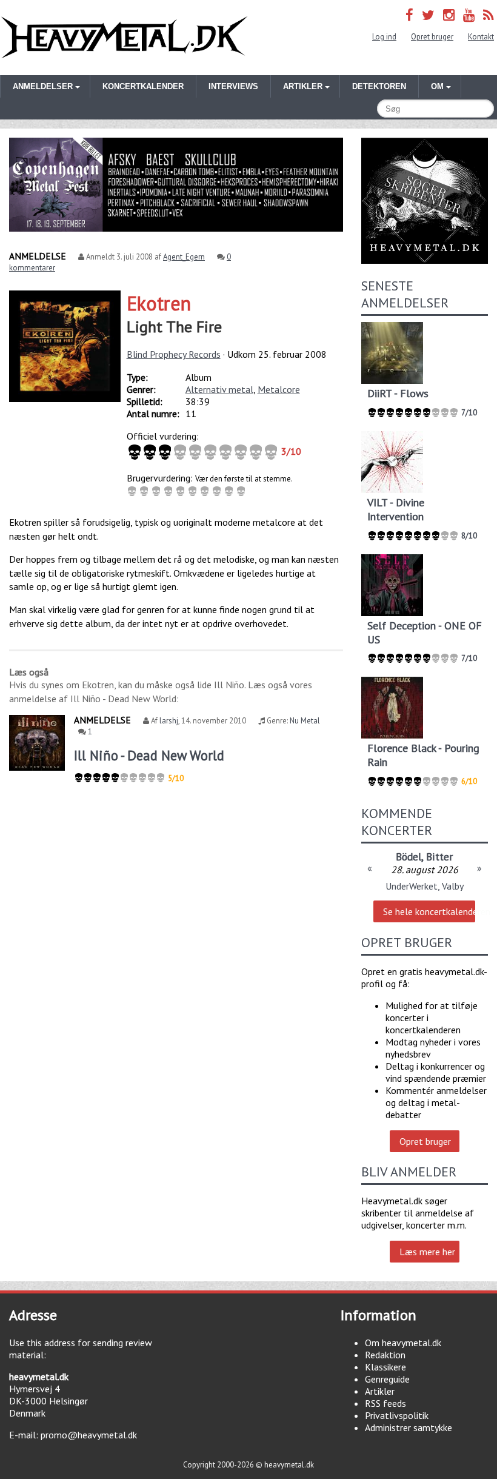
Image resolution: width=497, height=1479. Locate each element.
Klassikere (385, 1367)
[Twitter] (428, 15)
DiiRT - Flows (398, 393)
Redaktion (385, 1355)
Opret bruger (432, 37)
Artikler (380, 1391)
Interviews (233, 86)
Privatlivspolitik (397, 1415)
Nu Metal (305, 721)
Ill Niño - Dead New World (149, 755)
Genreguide (387, 1379)
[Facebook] (409, 15)
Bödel (408, 857)
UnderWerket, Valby (424, 886)
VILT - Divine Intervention (395, 509)
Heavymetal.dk (124, 37)
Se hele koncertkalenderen (429, 911)
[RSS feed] (488, 15)
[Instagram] (449, 15)
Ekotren (159, 303)
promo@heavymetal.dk (89, 1435)
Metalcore (279, 389)
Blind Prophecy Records (174, 354)
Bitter (439, 857)
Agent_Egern (184, 257)
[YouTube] (469, 15)
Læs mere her (427, 1252)
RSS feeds (385, 1403)
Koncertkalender (143, 86)
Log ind (384, 37)
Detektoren (379, 86)
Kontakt (481, 37)
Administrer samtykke (408, 1427)
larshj (168, 721)
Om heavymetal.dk (403, 1342)
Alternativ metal (219, 389)
